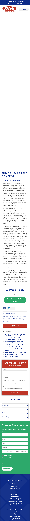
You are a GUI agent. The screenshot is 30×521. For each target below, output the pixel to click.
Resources (15, 520)
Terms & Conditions (13, 386)
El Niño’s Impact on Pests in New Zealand (15, 352)
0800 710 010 (16, 483)
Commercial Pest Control (15, 501)
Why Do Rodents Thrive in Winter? (14, 354)
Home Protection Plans (15, 500)
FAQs (15, 515)
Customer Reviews (15, 488)
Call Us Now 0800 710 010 (16, 1)
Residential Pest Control (15, 498)
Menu (25, 9)
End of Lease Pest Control (14, 175)
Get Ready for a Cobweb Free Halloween (16, 345)
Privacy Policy (21, 386)
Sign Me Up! (15, 326)
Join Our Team (5, 405)
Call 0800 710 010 (15, 289)
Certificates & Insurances (15, 516)
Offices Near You (15, 486)
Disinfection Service (15, 505)
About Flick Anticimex (7, 409)
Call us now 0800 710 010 (15, 365)
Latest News (15, 511)
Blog (15, 513)
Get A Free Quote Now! (15, 300)
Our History (5, 413)
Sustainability (5, 417)
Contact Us (15, 485)
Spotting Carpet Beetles (11, 356)
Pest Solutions (15, 496)
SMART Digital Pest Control (15, 503)
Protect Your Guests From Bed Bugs (14, 346)
